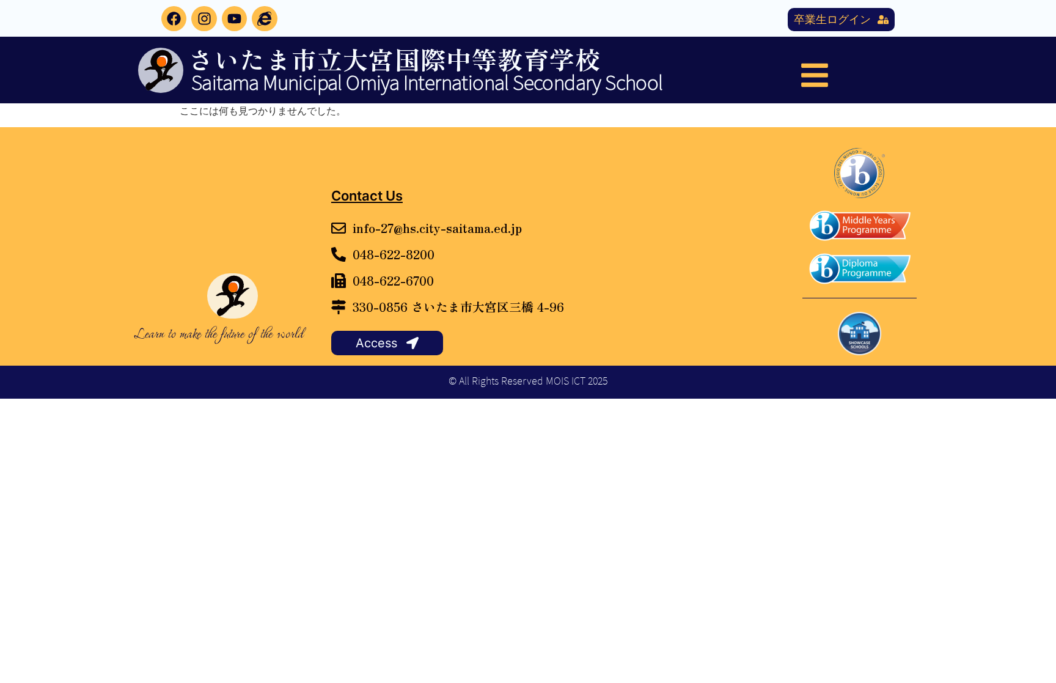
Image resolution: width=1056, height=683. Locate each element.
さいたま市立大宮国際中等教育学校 (394, 58)
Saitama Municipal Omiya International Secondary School (427, 83)
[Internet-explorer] (264, 18)
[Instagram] (203, 18)
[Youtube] (234, 18)
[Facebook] (173, 18)
